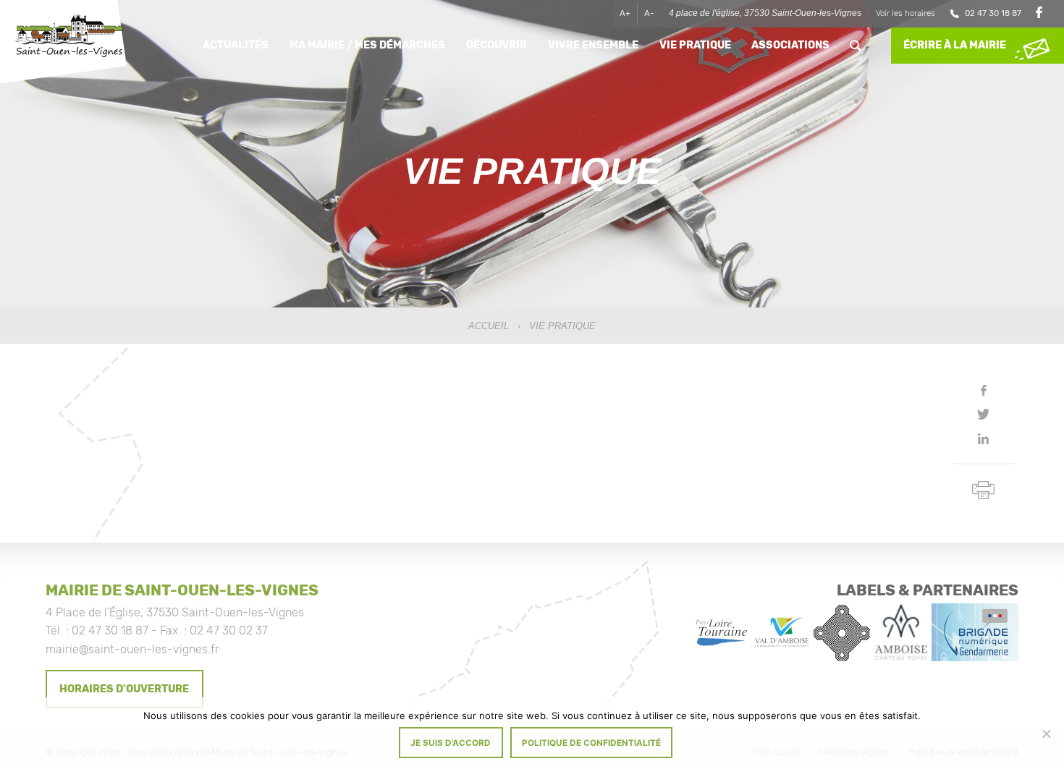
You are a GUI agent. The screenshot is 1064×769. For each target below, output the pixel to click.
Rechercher (855, 45)
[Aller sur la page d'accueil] (68, 37)
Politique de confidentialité (591, 743)
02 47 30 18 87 (993, 13)
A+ (625, 13)
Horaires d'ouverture (124, 689)
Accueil (488, 325)
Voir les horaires (905, 13)
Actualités (236, 45)
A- (649, 13)
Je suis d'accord (450, 743)
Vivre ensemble (593, 45)
